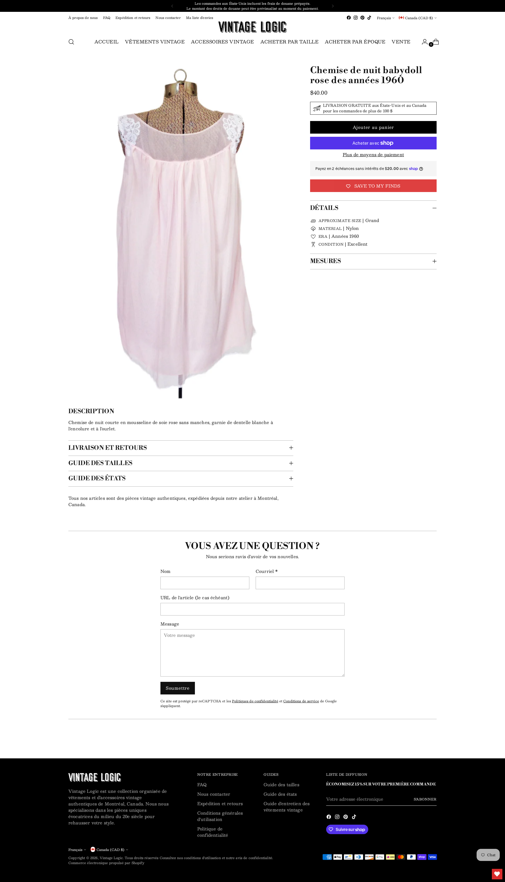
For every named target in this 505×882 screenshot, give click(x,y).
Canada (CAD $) (419, 18)
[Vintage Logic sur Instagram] (355, 17)
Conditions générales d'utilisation (220, 816)
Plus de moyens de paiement (373, 155)
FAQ (201, 784)
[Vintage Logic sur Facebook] (348, 17)
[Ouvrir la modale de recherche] (71, 42)
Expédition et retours (220, 803)
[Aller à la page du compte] (422, 42)
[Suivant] (333, 6)
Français (384, 18)
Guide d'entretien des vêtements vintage (287, 806)
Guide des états (280, 794)
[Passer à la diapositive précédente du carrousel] (420, 740)
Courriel (267, 571)
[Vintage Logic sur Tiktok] (369, 17)
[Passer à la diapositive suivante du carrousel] (432, 740)
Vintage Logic (111, 857)
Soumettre (178, 688)
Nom (165, 571)
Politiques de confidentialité (255, 701)
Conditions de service (301, 701)
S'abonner (425, 799)
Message (169, 624)
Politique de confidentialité (212, 832)
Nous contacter (213, 794)
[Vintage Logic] (252, 27)
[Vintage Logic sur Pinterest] (362, 17)
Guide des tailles (281, 784)
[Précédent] (172, 6)
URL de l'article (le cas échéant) (194, 597)
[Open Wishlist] (497, 874)
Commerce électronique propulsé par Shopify (106, 862)
